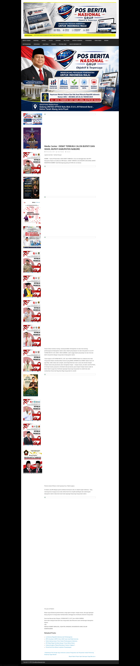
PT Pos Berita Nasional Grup (38, 662)
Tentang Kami (62, 44)
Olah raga (45, 44)
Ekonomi (58, 40)
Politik (51, 40)
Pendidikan (88, 40)
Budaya (106, 40)
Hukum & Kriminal (77, 40)
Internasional (27, 44)
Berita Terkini (26, 40)
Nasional (36, 40)
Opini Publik (98, 40)
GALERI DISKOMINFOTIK (75, 44)
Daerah (44, 40)
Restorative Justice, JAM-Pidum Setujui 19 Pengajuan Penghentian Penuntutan (50, 35)
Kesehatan (37, 44)
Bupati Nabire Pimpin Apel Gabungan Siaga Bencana (82, 656)
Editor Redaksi (60, 151)
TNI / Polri (66, 40)
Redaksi (53, 44)
